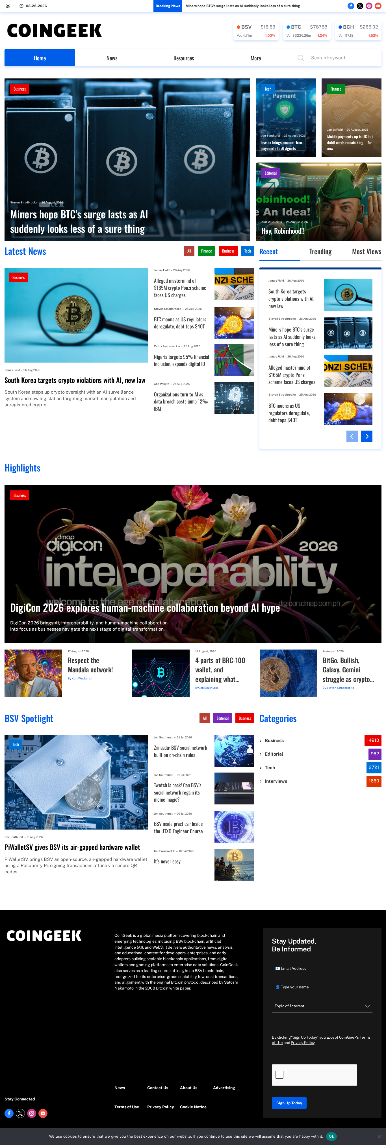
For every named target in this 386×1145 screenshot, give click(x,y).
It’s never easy (167, 861)
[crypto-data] (256, 30)
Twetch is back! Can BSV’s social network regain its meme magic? (177, 792)
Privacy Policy (160, 1107)
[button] (352, 436)
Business (20, 89)
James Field (335, 129)
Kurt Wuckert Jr (271, 221)
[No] (379, 1136)
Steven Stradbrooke (24, 202)
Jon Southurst (270, 135)
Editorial (271, 173)
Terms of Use (126, 1107)
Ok (331, 1136)
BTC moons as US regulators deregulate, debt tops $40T (180, 323)
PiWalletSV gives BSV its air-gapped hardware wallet (72, 847)
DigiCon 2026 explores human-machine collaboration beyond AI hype (145, 607)
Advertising (224, 1087)
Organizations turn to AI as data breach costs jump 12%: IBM (181, 401)
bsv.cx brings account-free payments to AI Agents (281, 145)
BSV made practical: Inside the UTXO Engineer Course (178, 827)
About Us (188, 1087)
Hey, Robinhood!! (283, 231)
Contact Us (157, 1087)
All (189, 251)
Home (40, 58)
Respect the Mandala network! (90, 664)
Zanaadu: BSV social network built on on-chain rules (180, 751)
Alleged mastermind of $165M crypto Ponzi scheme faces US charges (180, 288)
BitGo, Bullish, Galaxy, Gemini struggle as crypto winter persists (346, 669)
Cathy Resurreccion (167, 346)
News (112, 58)
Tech (268, 89)
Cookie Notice (193, 1107)
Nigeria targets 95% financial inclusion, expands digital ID (181, 360)
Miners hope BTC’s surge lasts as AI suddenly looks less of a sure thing (243, 6)
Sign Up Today (289, 1102)
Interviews (276, 781)
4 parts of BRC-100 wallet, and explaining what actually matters (220, 669)
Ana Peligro (161, 383)
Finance (336, 89)
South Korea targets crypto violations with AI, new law (75, 380)
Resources (184, 58)
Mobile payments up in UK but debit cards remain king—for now (350, 142)
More (256, 58)
